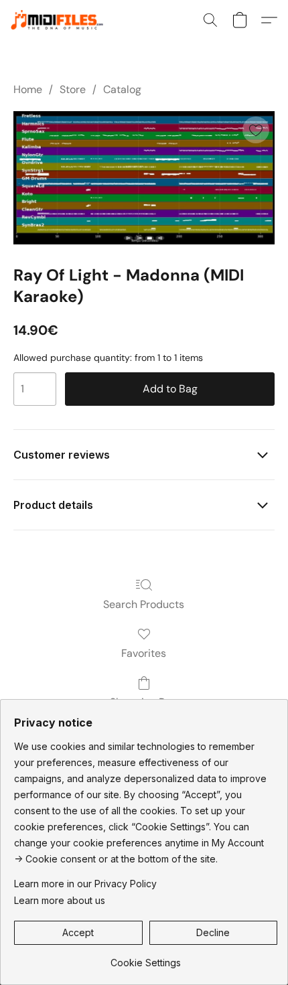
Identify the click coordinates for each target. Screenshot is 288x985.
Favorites (143, 653)
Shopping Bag (143, 702)
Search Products (143, 604)
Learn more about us (59, 900)
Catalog (122, 89)
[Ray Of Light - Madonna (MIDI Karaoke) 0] (144, 177)
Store (73, 89)
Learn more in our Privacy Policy (85, 883)
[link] (145, 958)
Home (27, 89)
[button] (63, 20)
